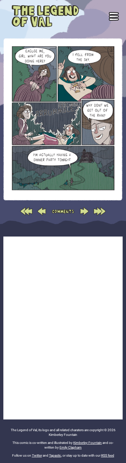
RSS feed (107, 455)
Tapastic (55, 455)
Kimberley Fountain (87, 443)
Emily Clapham (70, 447)
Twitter (37, 455)
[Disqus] (63, 327)
